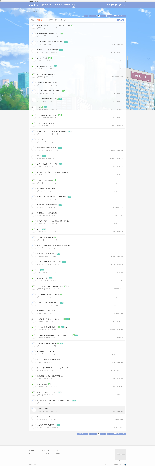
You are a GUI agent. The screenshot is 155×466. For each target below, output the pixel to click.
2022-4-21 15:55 (120, 134)
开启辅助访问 (123, 1)
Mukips (40, 93)
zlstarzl (40, 174)
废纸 (40, 231)
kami (115, 223)
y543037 (40, 240)
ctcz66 (40, 109)
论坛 (73, 5)
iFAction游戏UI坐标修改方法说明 (46, 98)
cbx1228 (114, 288)
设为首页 (31, 1)
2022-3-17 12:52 (120, 256)
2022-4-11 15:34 (120, 174)
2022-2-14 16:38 (120, 403)
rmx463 (113, 27)
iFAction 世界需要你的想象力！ (30, 11)
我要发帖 (121, 20)
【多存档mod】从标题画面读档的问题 (48, 294)
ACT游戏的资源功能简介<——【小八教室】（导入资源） (53, 25)
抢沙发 (45, 20)
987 (115, 60)
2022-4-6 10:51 (120, 191)
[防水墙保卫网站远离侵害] (125, 465)
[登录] (108, 5)
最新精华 (57, 20)
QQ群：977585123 (33, 453)
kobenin (40, 199)
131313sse (41, 52)
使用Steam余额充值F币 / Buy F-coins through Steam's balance (53, 368)
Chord (40, 370)
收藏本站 (36, 1)
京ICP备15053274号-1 (33, 464)
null (38, 270)
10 (107, 15)
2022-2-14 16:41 (120, 394)
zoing (40, 248)
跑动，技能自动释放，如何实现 (46, 253)
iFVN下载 (67, 5)
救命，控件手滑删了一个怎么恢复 (47, 392)
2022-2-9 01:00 (120, 419)
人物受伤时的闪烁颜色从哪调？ (46, 425)
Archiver (100, 465)
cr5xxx (114, 36)
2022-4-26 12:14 (120, 101)
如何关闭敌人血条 (42, 384)
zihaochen (114, 183)
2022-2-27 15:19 (120, 321)
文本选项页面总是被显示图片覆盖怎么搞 (48, 359)
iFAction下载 (58, 5)
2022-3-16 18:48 (120, 264)
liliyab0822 (41, 85)
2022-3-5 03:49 (120, 297)
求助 (38, 107)
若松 (40, 44)
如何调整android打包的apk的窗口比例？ (48, 33)
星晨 (40, 60)
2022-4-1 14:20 (120, 223)
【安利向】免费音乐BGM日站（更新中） (49, 90)
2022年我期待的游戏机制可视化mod (47, 82)
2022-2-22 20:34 (120, 346)
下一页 (122, 15)
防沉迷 (39, 156)
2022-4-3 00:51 (120, 215)
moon (40, 101)
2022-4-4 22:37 (120, 207)
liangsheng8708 (42, 158)
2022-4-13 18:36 (120, 166)
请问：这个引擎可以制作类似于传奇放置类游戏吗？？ (52, 172)
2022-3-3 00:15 (120, 305)
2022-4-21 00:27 (120, 142)
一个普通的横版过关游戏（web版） (47, 115)
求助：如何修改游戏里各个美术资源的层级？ (50, 41)
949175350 (41, 36)
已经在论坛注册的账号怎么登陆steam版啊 (49, 262)
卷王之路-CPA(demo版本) (44, 180)
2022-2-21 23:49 (120, 378)
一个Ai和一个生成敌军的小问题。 (47, 188)
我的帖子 (63, 20)
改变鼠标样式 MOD (42, 408)
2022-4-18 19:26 (120, 150)
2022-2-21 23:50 (120, 370)
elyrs (40, 354)
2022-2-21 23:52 (120, 362)
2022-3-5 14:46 (120, 288)
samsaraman (41, 256)
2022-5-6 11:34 (120, 68)
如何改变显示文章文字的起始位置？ (47, 213)
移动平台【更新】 (42, 58)
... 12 (111, 15)
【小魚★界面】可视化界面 (45, 237)
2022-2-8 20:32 (120, 427)
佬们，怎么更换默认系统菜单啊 (46, 74)
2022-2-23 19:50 (120, 337)
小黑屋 (108, 465)
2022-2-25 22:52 (120, 329)
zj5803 (114, 117)
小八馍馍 (41, 27)
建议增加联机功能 (42, 278)
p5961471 (41, 125)
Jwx (40, 419)
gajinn (40, 346)
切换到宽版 (125, 1)
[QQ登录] (116, 5)
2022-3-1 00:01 (120, 313)
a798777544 (41, 427)
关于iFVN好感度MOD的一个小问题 (47, 164)
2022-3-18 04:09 (120, 240)
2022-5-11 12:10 (120, 52)
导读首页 (81, 433)
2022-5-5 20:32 (120, 76)
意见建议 (58, 453)
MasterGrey (41, 305)
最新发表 (33, 20)
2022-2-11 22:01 (120, 411)
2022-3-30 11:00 (120, 231)
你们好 (39, 229)
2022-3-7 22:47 (120, 280)
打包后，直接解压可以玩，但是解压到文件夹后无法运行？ (54, 245)
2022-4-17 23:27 (120, 158)
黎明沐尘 (41, 76)
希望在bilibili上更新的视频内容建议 (47, 204)
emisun (40, 297)
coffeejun (41, 191)
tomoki (114, 321)
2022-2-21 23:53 (120, 354)
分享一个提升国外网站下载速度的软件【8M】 (50, 286)
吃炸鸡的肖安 (42, 264)
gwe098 (40, 280)
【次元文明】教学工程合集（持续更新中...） (50, 319)
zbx (39, 272)
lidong (40, 183)
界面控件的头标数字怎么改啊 (45, 351)
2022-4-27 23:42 (120, 85)
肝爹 (40, 166)
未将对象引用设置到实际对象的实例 (47, 50)
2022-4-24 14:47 (120, 117)
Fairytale (40, 117)
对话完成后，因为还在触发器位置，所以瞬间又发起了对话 (54, 400)
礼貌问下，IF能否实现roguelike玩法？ (48, 302)
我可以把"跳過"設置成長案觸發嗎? (47, 147)
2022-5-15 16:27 (120, 27)
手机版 (104, 465)
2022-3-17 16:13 (120, 248)
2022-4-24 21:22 (120, 109)
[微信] (120, 5)
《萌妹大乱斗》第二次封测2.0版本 (47, 327)
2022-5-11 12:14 (120, 44)
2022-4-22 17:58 (120, 125)
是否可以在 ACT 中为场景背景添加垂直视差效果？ (51, 196)
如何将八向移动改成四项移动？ (46, 310)
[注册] (112, 5)
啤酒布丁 (41, 288)
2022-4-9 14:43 (120, 183)
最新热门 (51, 20)
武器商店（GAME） (46, 5)
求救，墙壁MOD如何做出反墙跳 (46, 343)
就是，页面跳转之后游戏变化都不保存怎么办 (50, 376)
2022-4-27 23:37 (120, 93)
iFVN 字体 (40, 139)
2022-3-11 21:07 (120, 272)
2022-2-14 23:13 (120, 386)
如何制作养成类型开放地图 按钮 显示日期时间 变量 (52, 131)
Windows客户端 (45, 453)
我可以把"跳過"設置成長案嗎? (45, 123)
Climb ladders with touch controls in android (48, 416)
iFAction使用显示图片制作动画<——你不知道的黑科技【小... (54, 335)
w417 (40, 215)
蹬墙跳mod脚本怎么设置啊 (44, 66)
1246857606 (41, 134)
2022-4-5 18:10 (120, 199)
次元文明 (41, 321)
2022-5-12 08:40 (120, 36)
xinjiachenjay (113, 280)
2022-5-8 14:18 (120, 60)
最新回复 (35, 11)
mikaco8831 (41, 142)
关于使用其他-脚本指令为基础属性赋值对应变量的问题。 (53, 221)
